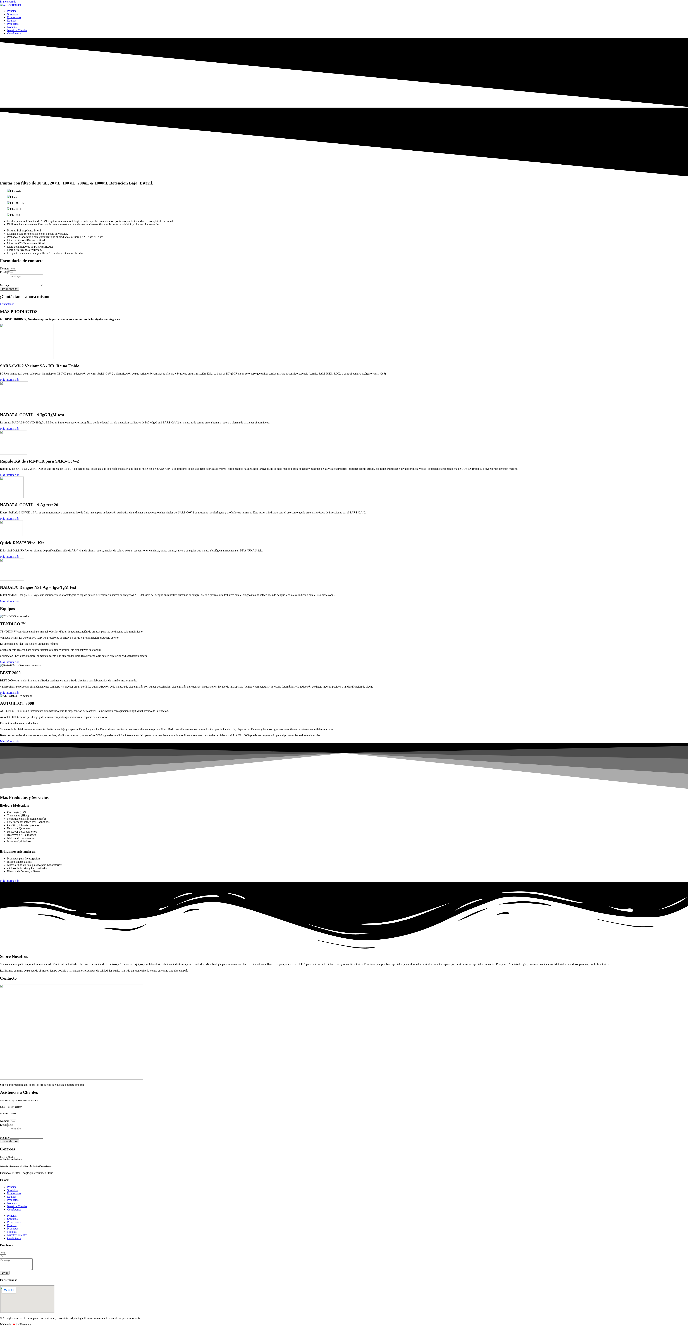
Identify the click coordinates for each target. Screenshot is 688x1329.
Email (3, 272)
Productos (12, 23)
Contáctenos (14, 33)
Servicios (12, 14)
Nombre (5, 268)
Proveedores (14, 17)
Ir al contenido (8, 1)
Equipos (11, 20)
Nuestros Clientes (17, 30)
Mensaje (5, 285)
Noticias (11, 27)
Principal (12, 10)
